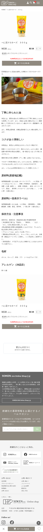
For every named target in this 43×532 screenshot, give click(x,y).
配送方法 (24, 488)
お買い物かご (25, 481)
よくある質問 (25, 486)
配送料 (4, 53)
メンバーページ (26, 483)
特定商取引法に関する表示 (9, 486)
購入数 (31, 48)
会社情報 (4, 481)
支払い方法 (25, 490)
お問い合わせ (5, 490)
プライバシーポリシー (8, 483)
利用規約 (4, 488)
